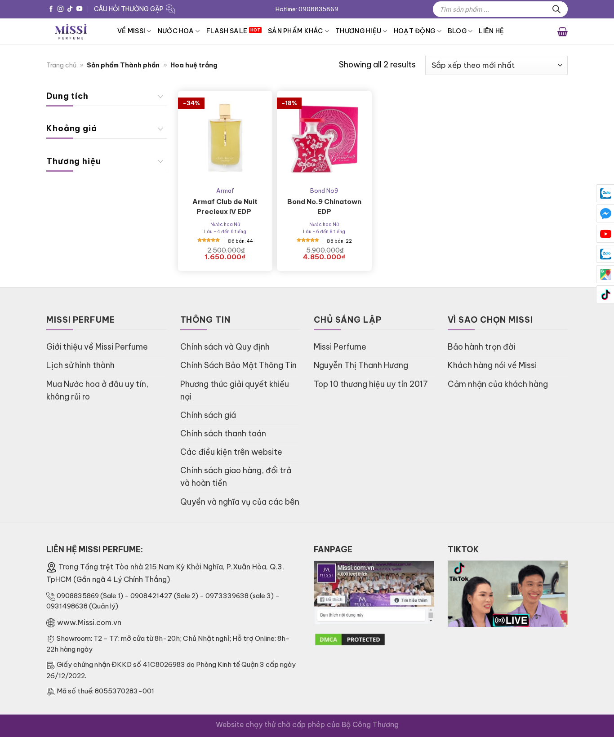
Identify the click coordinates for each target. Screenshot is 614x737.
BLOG (457, 31)
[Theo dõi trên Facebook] (51, 9)
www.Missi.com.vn (89, 622)
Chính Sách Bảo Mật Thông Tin (238, 365)
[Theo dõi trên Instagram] (60, 9)
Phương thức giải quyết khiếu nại (234, 390)
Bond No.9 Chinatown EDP (324, 206)
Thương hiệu (358, 31)
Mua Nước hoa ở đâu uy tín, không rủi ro (97, 390)
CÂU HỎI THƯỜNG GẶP (129, 9)
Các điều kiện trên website (231, 452)
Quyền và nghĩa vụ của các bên (239, 502)
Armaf (225, 190)
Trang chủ (61, 65)
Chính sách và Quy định (225, 347)
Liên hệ (491, 31)
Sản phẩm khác (295, 31)
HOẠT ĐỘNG (415, 31)
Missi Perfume (340, 347)
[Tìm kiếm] (556, 9)
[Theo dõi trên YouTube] (79, 9)
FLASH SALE (227, 31)
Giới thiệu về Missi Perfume (97, 347)
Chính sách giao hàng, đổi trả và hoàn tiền (235, 476)
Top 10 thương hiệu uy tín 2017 (371, 384)
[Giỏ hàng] (562, 31)
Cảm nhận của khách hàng (498, 384)
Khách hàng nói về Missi (492, 365)
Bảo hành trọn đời (481, 347)
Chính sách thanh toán (223, 433)
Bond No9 (324, 190)
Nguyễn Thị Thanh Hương (361, 365)
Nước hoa (176, 31)
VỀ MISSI (131, 31)
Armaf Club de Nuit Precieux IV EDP (225, 206)
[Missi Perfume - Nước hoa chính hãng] (75, 31)
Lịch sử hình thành (80, 365)
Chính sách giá (208, 415)
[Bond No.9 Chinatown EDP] (324, 138)
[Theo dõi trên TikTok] (70, 9)
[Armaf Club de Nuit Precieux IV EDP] (225, 138)
